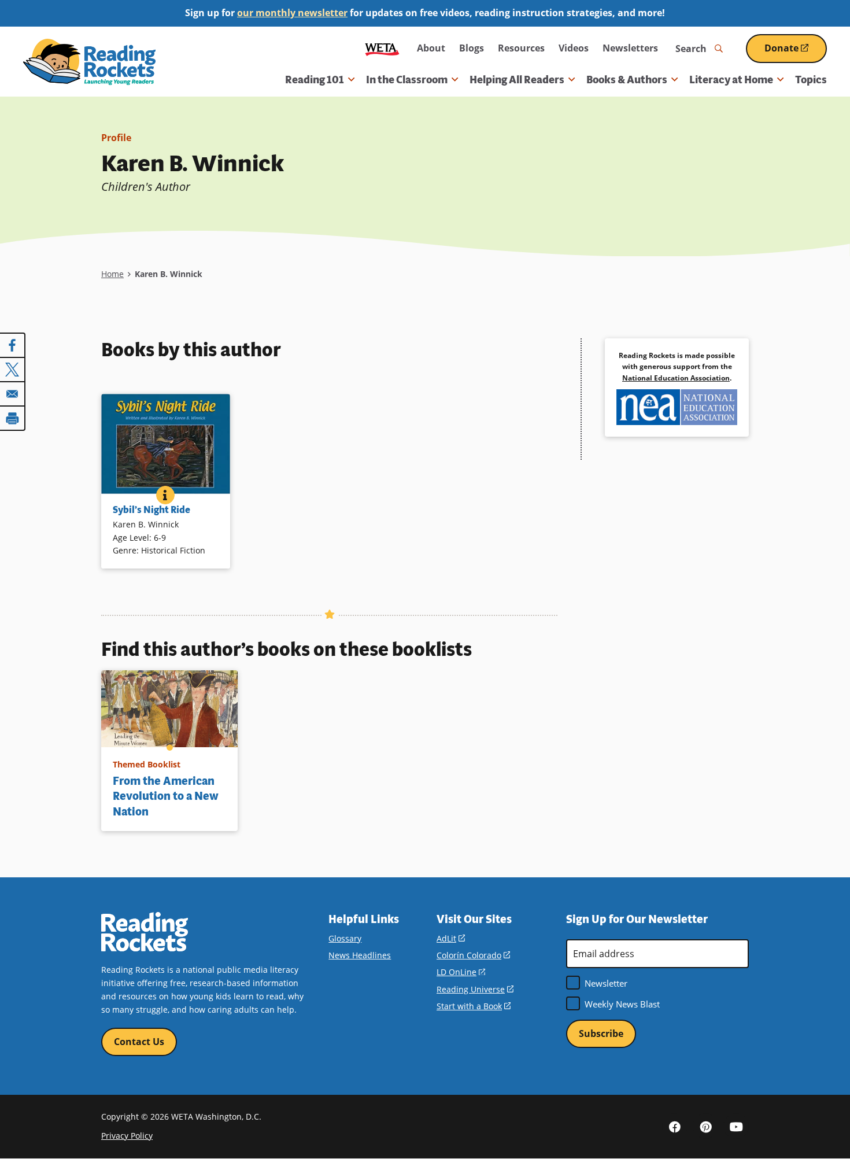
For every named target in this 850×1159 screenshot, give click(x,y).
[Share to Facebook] (12, 345)
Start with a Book (474, 1006)
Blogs (471, 48)
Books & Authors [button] (626, 79)
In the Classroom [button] (407, 79)
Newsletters (630, 48)
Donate (795, 52)
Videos (574, 48)
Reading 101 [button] (314, 79)
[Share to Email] (12, 394)
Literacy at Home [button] (731, 79)
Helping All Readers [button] (517, 79)
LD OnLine (461, 971)
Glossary (344, 938)
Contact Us (139, 1041)
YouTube (736, 1126)
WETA (382, 48)
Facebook (675, 1126)
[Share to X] (12, 369)
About (431, 48)
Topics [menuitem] (811, 79)
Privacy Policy (127, 1135)
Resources (521, 48)
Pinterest (705, 1126)
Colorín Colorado (473, 955)
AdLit (451, 938)
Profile (116, 137)
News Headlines (359, 955)
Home (112, 273)
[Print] (12, 418)
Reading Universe (475, 989)
